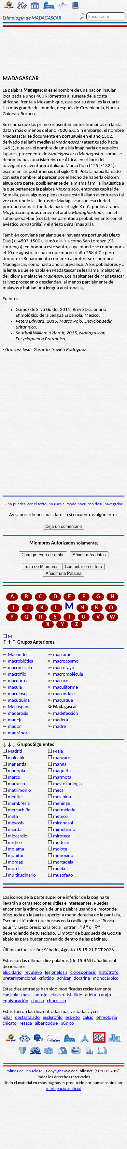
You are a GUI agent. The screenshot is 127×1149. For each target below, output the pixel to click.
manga (59, 764)
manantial (17, 764)
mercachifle (19, 810)
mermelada (64, 810)
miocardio (17, 836)
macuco (60, 681)
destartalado (27, 1017)
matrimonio (19, 790)
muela (59, 868)
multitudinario (22, 875)
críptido (46, 978)
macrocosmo (65, 661)
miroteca (61, 836)
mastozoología (67, 784)
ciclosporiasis (83, 972)
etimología (106, 1017)
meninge (61, 803)
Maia (58, 751)
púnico (67, 1023)
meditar (15, 797)
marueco (16, 784)
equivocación (15, 1001)
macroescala (20, 668)
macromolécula (68, 674)
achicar (64, 978)
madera (60, 720)
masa (26, 995)
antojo (41, 995)
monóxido (63, 855)
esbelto (72, 1017)
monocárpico (106, 978)
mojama (16, 849)
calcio (88, 1017)
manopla (16, 771)
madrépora (19, 733)
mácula (15, 687)
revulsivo (33, 972)
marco (14, 777)
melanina (62, 797)
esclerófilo (53, 1017)
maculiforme (65, 687)
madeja (15, 720)
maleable (16, 758)
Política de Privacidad (25, 1071)
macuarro (17, 681)
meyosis (16, 823)
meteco (60, 816)
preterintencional (19, 978)
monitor (16, 855)
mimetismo (64, 829)
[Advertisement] (63, 51)
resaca (26, 1023)
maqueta (62, 771)
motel (13, 868)
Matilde (74, 995)
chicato (10, 1023)
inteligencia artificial (63, 1089)
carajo (105, 995)
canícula (10, 995)
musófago (63, 875)
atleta (90, 995)
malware (61, 758)
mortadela (63, 862)
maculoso (17, 694)
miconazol (63, 823)
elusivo (57, 995)
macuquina (19, 700)
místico (15, 842)
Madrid (15, 751)
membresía (19, 803)
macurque (63, 700)
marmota (62, 777)
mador (14, 726)
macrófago (63, 668)
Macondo (17, 654)
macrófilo (17, 674)
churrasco (56, 1001)
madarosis (18, 713)
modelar (61, 842)
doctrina (82, 978)
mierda (14, 829)
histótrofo (109, 972)
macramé (62, 654)
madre (59, 726)
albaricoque (46, 1023)
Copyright (54, 1071)
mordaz (15, 862)
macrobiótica (20, 661)
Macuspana (19, 707)
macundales (65, 694)
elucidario (12, 972)
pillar (7, 1017)
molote (60, 849)
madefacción (65, 713)
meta (13, 816)
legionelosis (56, 972)
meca (58, 790)
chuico (37, 1001)
